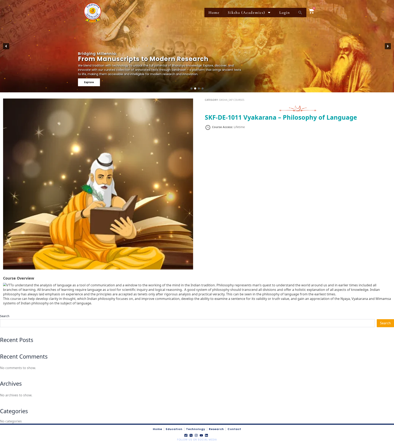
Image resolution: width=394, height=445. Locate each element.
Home (214, 12)
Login (284, 12)
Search (4, 316)
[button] (6, 46)
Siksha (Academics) (246, 12)
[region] (197, 46)
